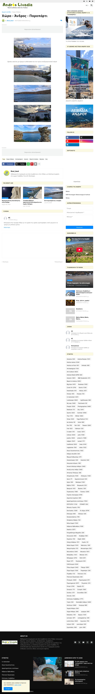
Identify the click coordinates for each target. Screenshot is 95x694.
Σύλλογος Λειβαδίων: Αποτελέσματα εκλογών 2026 (84, 292)
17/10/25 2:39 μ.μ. (13, 219)
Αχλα (70, 482)
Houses (80, 394)
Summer (81, 413)
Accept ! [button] (8, 688)
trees (83, 444)
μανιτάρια (81, 624)
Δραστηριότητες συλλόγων (77, 501)
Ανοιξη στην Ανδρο (74, 469)
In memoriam (72, 397)
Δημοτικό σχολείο (74, 498)
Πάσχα (85, 567)
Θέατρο (82, 513)
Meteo (68, 191)
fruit (69, 428)
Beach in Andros (34, 159)
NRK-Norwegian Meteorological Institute (78, 194)
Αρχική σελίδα (6, 12)
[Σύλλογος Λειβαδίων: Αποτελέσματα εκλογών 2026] (70, 293)
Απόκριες (86, 476)
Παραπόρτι (85, 570)
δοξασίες (71, 614)
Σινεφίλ (81, 589)
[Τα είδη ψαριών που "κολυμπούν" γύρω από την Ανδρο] (69, 664)
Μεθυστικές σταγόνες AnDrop (82, 672)
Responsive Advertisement (32, 29)
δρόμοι (82, 614)
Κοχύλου (71, 539)
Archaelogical (19, 159)
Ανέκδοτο (79, 309)
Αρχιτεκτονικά (81, 479)
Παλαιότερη (58, 262)
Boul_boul (15, 171)
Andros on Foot (73, 365)
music (81, 431)
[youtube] (89, 1)
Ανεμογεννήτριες (74, 463)
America (71, 359)
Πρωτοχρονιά (73, 583)
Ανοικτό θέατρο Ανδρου (76, 466)
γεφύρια (85, 611)
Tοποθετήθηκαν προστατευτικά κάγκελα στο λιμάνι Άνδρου (32, 202)
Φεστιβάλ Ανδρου (83, 602)
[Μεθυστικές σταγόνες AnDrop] (69, 673)
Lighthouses (85, 400)
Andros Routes (84, 359)
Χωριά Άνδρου (73, 608)
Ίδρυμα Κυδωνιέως (74, 457)
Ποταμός (71, 580)
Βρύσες (82, 488)
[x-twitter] (86, 1)
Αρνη (69, 479)
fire (69, 425)
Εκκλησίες (72, 510)
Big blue (42, 159)
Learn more (17, 685)
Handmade (72, 390)
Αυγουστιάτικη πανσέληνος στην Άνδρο (11, 201)
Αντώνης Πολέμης (74, 472)
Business (82, 384)
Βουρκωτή (82, 485)
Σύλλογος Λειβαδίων (75, 599)
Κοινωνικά (71, 536)
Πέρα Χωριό (72, 570)
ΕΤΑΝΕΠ (84, 504)
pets (81, 435)
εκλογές (71, 618)
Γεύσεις (84, 491)
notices (71, 435)
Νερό (70, 561)
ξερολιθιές (72, 627)
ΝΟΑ (83, 558)
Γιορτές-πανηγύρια (74, 495)
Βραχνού (71, 488)
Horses (70, 394)
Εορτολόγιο (77, 181)
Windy (68, 198)
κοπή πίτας (72, 621)
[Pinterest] (31, 164)
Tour (70, 416)
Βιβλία (71, 485)
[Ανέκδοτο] (70, 311)
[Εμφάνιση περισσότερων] (39, 164)
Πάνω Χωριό (72, 567)
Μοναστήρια (86, 548)
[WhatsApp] (28, 164)
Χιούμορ (83, 605)
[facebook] (84, 1)
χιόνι (82, 627)
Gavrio (82, 387)
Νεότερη (5, 262)
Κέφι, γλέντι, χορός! (82, 300)
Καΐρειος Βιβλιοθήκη (75, 526)
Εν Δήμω (84, 510)
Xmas (70, 419)
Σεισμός (71, 589)
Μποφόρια (72, 558)
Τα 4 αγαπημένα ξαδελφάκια (80, 680)
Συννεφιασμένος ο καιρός (52, 200)
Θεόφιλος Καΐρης (73, 520)
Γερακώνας (72, 491)
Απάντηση (7, 227)
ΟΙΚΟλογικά (72, 564)
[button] (87, 5)
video (82, 447)
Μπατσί (83, 555)
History (83, 390)
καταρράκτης (83, 618)
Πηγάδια (71, 573)
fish (77, 425)
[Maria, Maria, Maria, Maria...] (70, 319)
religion (71, 441)
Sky (46, 159)
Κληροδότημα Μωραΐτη (75, 532)
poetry (71, 438)
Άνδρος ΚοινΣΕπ (73, 454)
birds (81, 422)
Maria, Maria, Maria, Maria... (82, 318)
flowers (87, 425)
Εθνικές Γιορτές (73, 507)
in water (71, 431)
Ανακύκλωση (72, 460)
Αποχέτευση (72, 476)
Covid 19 (71, 387)
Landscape (72, 400)
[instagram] (86, 141)
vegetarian (72, 447)
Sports (71, 413)
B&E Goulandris (84, 378)
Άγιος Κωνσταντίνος (75, 450)
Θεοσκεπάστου (73, 517)
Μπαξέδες (72, 555)
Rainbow (71, 409)
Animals (85, 365)
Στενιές (71, 596)
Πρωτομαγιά (84, 580)
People (71, 406)
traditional (72, 444)
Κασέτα (71, 529)
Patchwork (82, 403)
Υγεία (70, 602)
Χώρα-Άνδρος (16, 12)
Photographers (84, 406)
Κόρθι (81, 539)
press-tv (81, 438)
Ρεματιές (86, 583)
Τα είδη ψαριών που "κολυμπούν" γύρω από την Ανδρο (83, 663)
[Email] (35, 164)
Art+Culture (72, 371)
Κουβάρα (83, 536)
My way (71, 403)
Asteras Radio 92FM (74, 375)
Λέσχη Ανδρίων (73, 542)
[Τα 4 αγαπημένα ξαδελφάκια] (69, 682)
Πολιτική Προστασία (75, 577)
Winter (79, 416)
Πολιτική (82, 573)
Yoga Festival (82, 419)
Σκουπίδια (82, 592)
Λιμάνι (85, 542)
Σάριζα (80, 586)
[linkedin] (72, 144)
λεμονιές (84, 621)
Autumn (26, 159)
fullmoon (79, 428)
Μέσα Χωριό (72, 545)
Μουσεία (84, 551)
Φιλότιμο (71, 605)
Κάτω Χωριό (72, 523)
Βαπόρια (80, 482)
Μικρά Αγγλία (72, 548)
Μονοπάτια (72, 551)
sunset (81, 441)
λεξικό (70, 624)
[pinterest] (92, 1)
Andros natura (73, 362)
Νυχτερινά (81, 561)
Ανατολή (85, 460)
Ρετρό (70, 586)
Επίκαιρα (71, 513)
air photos (71, 422)
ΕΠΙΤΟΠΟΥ (72, 504)
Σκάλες (71, 592)
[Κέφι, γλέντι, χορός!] (70, 303)
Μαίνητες (85, 545)
